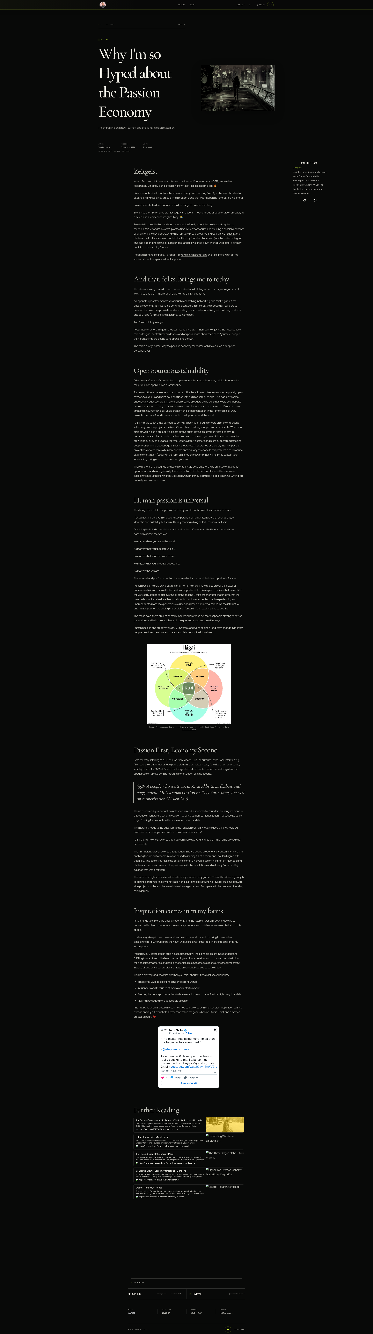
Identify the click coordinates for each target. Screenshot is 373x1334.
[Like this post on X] (304, 200)
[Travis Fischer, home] (102, 4)
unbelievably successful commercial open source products (167, 401)
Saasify (231, 233)
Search (262, 5)
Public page (226, 1313)
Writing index (106, 24)
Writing (181, 5)
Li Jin (194, 760)
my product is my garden (197, 877)
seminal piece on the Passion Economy (182, 181)
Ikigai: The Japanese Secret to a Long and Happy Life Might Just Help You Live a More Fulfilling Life (189, 728)
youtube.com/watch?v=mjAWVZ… (194, 1066)
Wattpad (171, 764)
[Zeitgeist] (132, 171)
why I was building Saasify (200, 193)
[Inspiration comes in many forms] (132, 911)
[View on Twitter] (215, 1031)
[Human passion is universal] (132, 500)
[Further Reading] (132, 1110)
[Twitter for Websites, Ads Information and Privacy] (215, 1071)
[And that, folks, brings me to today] (132, 279)
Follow (189, 1033)
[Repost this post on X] (315, 200)
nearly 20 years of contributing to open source (166, 380)
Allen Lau (139, 764)
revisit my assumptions (194, 254)
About (192, 5)
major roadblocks (170, 238)
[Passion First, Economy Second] (132, 750)
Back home (137, 1283)
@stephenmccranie (176, 1049)
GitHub (241, 5)
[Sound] (270, 5)
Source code (239, 1329)
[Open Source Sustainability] (132, 370)
